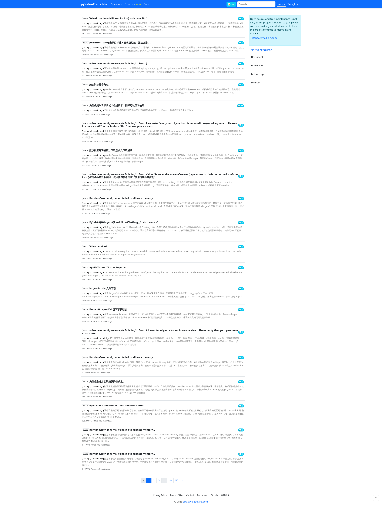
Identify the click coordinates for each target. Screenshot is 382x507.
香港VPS (225, 495)
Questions (116, 4)
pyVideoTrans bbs (94, 4)
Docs (146, 4)
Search (281, 4)
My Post (255, 82)
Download (133, 4)
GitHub (214, 495)
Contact (190, 495)
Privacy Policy (160, 495)
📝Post (231, 4)
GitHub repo (258, 74)
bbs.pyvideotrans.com (195, 501)
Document (257, 57)
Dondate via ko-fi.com (264, 38)
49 (170, 480)
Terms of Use (176, 495)
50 (176, 480)
